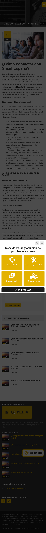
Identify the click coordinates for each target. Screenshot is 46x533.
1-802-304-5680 (23, 289)
